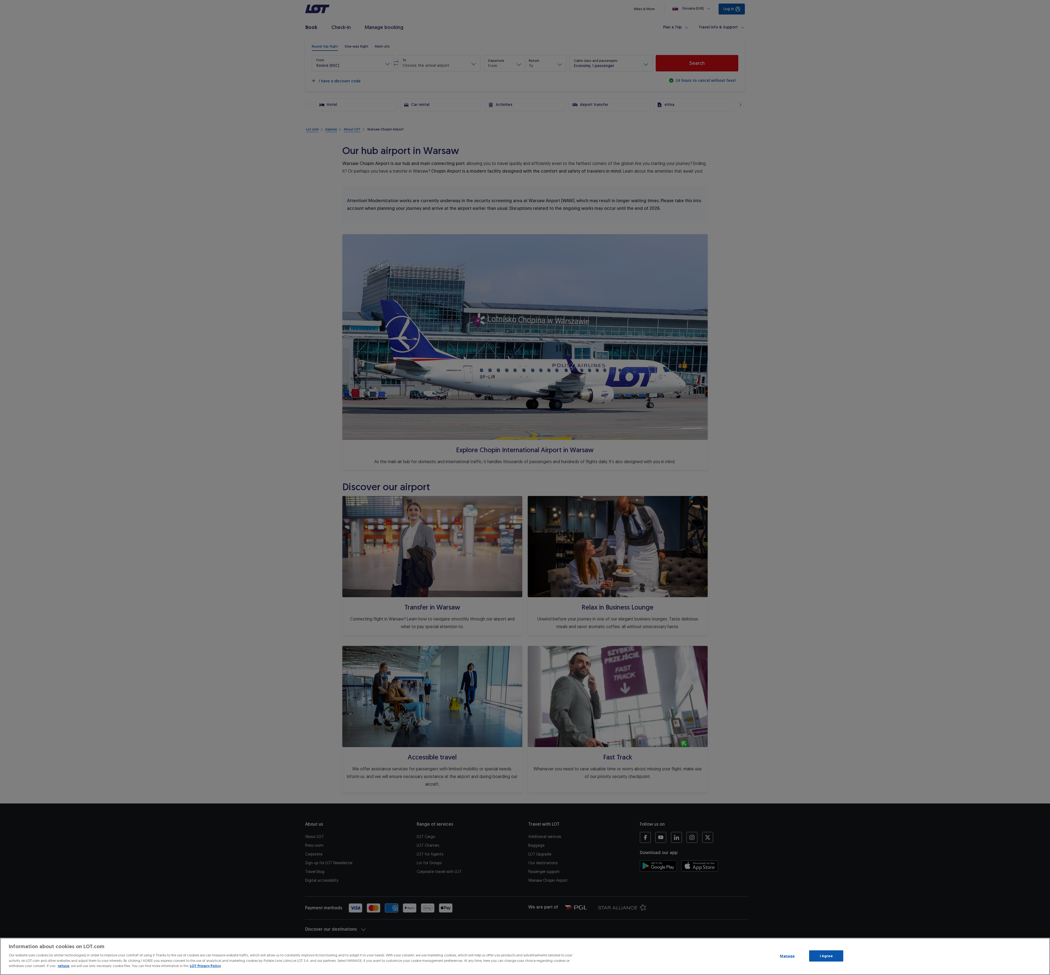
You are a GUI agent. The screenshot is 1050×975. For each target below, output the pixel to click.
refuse (63, 966)
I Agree (826, 956)
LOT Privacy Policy (205, 966)
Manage (787, 956)
